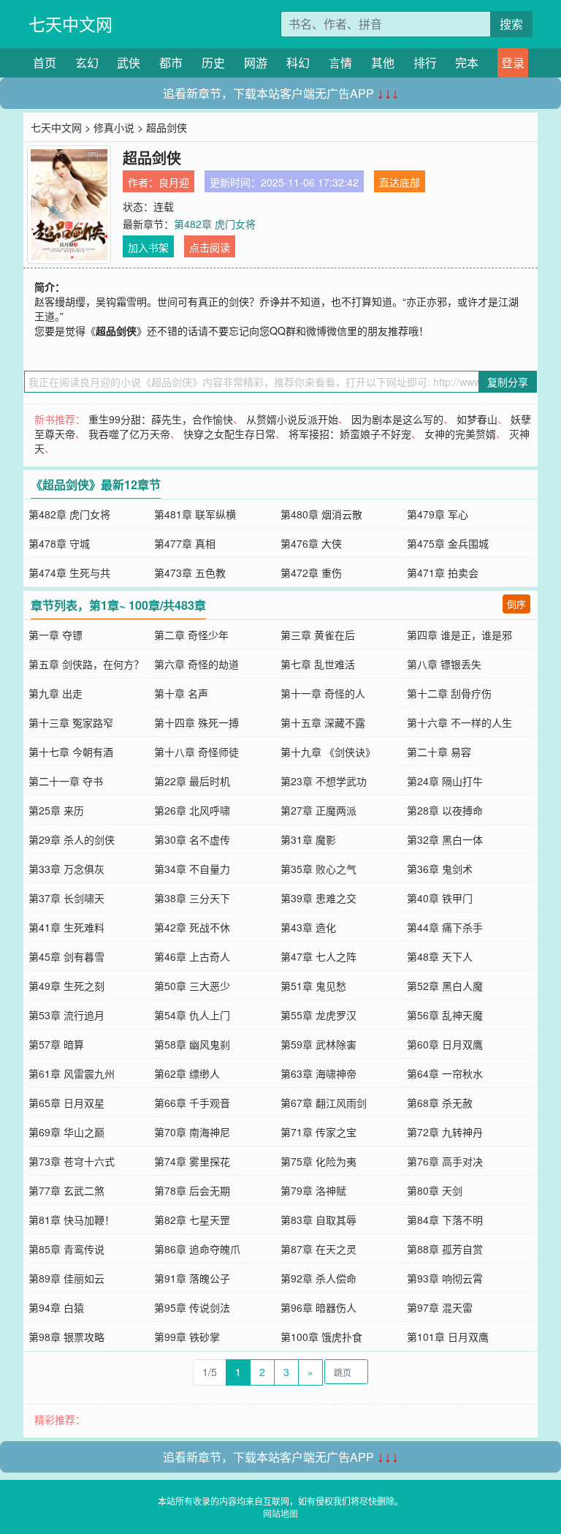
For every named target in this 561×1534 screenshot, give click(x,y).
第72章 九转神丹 (445, 1132)
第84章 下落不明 (445, 1219)
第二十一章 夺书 (65, 781)
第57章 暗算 (56, 1044)
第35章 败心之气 (318, 868)
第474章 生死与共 (69, 572)
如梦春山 (477, 419)
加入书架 (148, 247)
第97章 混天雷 (440, 1307)
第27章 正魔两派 (318, 810)
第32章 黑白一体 (445, 839)
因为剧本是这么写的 (397, 419)
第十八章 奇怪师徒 (196, 751)
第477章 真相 (184, 543)
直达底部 (399, 182)
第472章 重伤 (311, 572)
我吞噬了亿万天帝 (129, 433)
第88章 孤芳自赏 (445, 1249)
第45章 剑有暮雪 (66, 956)
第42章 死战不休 (192, 927)
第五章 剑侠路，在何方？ (86, 664)
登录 (512, 62)
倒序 (516, 604)
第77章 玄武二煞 (66, 1190)
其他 (382, 62)
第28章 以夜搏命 (445, 810)
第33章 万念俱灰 (66, 868)
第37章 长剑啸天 (66, 898)
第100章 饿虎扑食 (321, 1336)
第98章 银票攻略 (66, 1336)
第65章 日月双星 (66, 1102)
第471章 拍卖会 (442, 572)
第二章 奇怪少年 (191, 634)
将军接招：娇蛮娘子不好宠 (350, 433)
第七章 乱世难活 (317, 664)
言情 (340, 62)
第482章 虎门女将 (215, 223)
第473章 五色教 (190, 572)
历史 (213, 62)
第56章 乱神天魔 (445, 1015)
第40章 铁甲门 (440, 898)
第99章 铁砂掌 (187, 1336)
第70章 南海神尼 (192, 1132)
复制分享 (507, 381)
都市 (171, 62)
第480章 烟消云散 (321, 514)
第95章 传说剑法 (192, 1307)
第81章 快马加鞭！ (71, 1219)
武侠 (128, 62)
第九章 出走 (55, 693)
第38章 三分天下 (192, 898)
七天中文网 (70, 24)
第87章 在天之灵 (318, 1249)
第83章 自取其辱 (318, 1219)
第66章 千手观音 (192, 1102)
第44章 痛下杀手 (445, 927)
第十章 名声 (181, 693)
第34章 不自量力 (192, 868)
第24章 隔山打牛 (445, 781)
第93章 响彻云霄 (445, 1278)
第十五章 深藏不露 (322, 722)
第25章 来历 (56, 810)
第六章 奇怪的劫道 (196, 664)
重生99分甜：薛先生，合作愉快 (160, 419)
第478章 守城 (59, 543)
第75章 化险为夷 (318, 1161)
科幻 (298, 62)
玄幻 (87, 62)
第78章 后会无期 (192, 1190)
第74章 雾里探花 (192, 1161)
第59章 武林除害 (318, 1044)
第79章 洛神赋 (313, 1190)
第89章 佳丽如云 (66, 1278)
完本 (466, 62)
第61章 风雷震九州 (71, 1073)
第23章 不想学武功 (323, 781)
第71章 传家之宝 (318, 1132)
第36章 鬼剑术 (440, 868)
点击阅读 (209, 247)
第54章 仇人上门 (192, 1015)
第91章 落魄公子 (192, 1278)
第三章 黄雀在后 (317, 634)
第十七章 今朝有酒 (70, 751)
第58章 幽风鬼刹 (192, 1044)
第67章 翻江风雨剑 (323, 1102)
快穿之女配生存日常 (229, 433)
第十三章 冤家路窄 (70, 722)
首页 (44, 62)
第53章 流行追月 (66, 1015)
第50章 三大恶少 (192, 985)
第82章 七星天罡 (192, 1219)
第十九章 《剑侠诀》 (327, 751)
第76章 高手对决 (445, 1161)
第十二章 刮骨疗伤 (449, 693)
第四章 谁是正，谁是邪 (459, 634)
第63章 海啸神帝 (318, 1073)
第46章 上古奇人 (192, 956)
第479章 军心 (437, 514)
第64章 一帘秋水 (445, 1073)
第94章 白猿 (56, 1307)
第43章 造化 (308, 927)
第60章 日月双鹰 (445, 1044)
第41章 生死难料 (66, 927)
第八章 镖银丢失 (444, 664)
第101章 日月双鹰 (448, 1336)
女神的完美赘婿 (460, 433)
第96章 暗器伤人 (318, 1307)
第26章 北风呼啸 (192, 810)
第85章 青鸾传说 (66, 1249)
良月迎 (174, 182)
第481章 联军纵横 (195, 514)
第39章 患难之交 (318, 898)
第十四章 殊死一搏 (196, 722)
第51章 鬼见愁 (313, 985)
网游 (255, 62)
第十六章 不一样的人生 (459, 722)
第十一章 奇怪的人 (322, 693)
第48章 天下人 (440, 956)
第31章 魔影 (308, 839)
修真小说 (114, 127)
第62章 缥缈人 (187, 1073)
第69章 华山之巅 (66, 1132)
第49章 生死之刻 (66, 985)
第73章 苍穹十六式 (71, 1161)
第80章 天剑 (434, 1190)
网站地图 (280, 1513)
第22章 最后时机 (192, 781)
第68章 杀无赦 (440, 1102)
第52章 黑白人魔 (445, 985)
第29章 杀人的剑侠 (71, 839)
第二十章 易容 (439, 751)
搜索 (511, 23)
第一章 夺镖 (55, 634)
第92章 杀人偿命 (318, 1278)
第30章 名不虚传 (192, 839)
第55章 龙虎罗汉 (318, 1015)
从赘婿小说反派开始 (292, 419)
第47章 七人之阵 (318, 956)
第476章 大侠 (311, 543)
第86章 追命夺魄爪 (197, 1249)
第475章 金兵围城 (448, 543)
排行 (425, 62)
